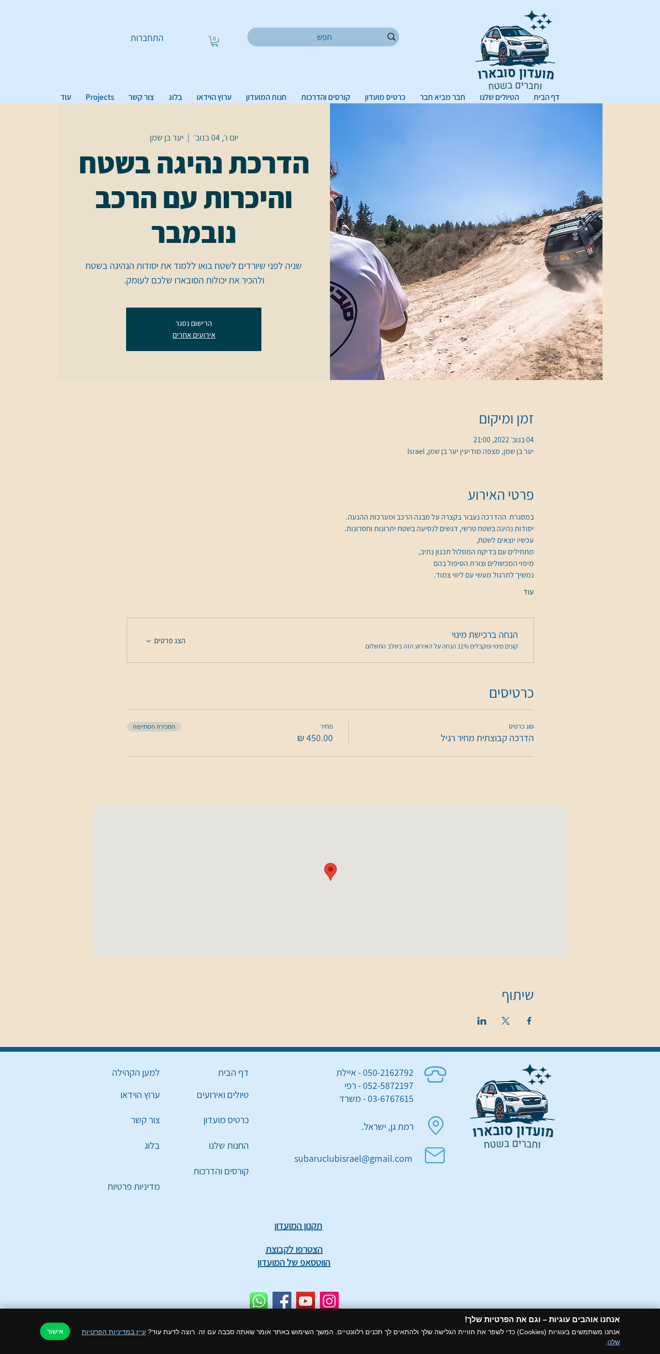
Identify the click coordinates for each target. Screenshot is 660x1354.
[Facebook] (282, 1301)
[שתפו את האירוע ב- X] (505, 1021)
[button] (215, 41)
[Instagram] (329, 1301)
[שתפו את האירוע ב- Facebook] (529, 1021)
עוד (528, 592)
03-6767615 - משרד (376, 1098)
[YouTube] (305, 1301)
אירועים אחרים (193, 335)
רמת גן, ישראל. (387, 1126)
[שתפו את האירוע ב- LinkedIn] (482, 1021)
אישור (55, 1331)
